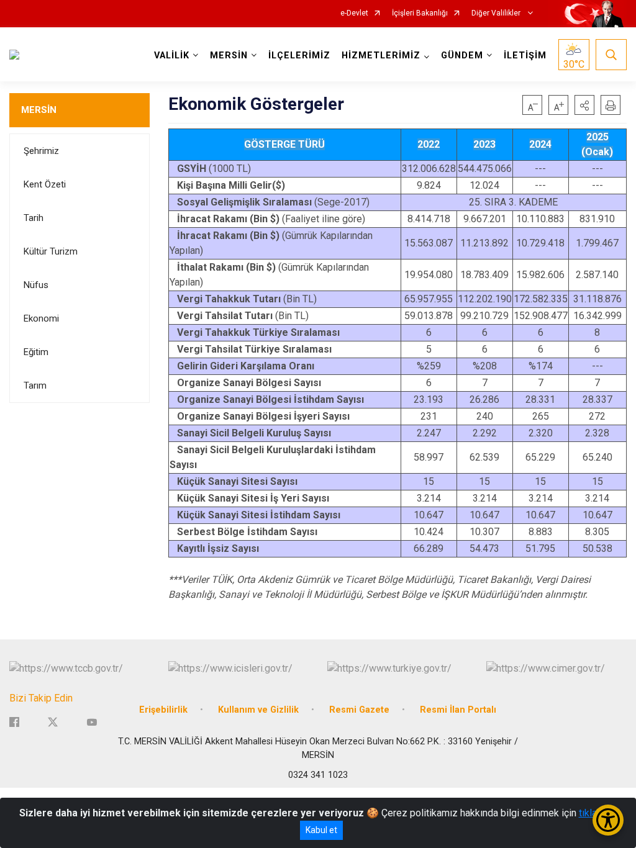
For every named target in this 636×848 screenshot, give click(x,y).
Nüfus (36, 285)
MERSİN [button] (229, 55)
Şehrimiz (41, 150)
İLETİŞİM (525, 55)
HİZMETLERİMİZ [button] (381, 55)
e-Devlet (354, 13)
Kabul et (321, 830)
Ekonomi (41, 318)
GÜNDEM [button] (462, 55)
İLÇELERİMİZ (299, 55)
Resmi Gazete (359, 710)
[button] (584, 105)
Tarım (35, 385)
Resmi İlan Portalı (458, 710)
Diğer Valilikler (496, 13)
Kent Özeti (45, 184)
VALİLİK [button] (171, 55)
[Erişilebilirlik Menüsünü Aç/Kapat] (608, 820)
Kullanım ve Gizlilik (258, 710)
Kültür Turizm (51, 251)
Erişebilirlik (163, 710)
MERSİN (39, 109)
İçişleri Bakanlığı (420, 13)
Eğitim (36, 352)
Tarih (33, 217)
